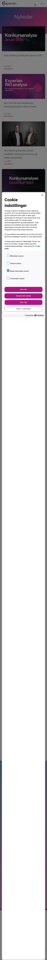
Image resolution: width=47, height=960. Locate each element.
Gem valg (23, 302)
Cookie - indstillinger (23, 309)
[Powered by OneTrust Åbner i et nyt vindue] (34, 316)
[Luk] (42, 195)
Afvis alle (23, 289)
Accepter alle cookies (23, 296)
